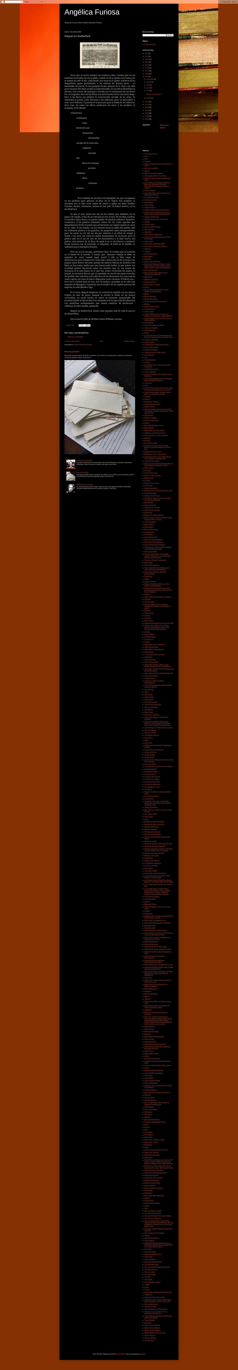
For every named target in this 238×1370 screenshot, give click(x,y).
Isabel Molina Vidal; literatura (154, 649)
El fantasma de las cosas (152, 452)
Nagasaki (147, 1034)
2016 (147, 74)
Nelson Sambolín (150, 1042)
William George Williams (152, 1330)
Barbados (147, 259)
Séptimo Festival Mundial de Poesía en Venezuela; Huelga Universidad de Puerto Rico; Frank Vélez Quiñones (158, 1245)
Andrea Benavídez (150, 200)
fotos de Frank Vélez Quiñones (154, 545)
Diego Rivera (148, 415)
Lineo (146, 819)
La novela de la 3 (150, 774)
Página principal (149, 44)
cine (145, 357)
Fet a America (149, 535)
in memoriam (148, 639)
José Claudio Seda (150, 702)
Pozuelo (147, 1127)
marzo (149, 98)
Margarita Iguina (149, 925)
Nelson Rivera (149, 1039)
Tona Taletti (148, 1280)
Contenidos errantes (151, 369)
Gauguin (147, 599)
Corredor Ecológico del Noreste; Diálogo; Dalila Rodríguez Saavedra (158, 379)
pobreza (147, 1117)
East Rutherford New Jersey (153, 425)
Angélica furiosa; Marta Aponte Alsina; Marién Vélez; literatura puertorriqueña (157, 213)
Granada (147, 611)
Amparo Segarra (150, 190)
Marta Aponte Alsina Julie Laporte (155, 947)
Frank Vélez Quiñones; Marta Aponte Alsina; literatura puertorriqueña (156, 569)
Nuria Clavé (148, 1075)
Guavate (147, 616)
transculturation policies (152, 1282)
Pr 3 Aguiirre (148, 1132)
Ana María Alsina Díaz (151, 197)
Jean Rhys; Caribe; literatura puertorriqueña (154, 682)
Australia (147, 251)
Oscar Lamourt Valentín (152, 1081)
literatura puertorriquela (152, 832)
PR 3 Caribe (148, 1137)
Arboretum (147, 232)
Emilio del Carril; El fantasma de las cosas (158, 491)
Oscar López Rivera (151, 1083)
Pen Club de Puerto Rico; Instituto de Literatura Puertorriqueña (156, 1103)
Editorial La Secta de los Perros (155, 433)
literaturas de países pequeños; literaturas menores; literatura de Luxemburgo (158, 850)
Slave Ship (148, 1249)
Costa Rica (148, 383)
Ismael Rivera (149, 652)
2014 (147, 102)
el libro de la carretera (151, 461)
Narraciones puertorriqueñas (154, 1037)
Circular (147, 362)
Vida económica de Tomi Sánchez (155, 1309)
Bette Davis (148, 277)
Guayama (147, 618)
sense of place (149, 1241)
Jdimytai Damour (150, 678)
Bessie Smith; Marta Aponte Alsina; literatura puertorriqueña (156, 273)
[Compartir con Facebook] (87, 325)
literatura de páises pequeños (154, 824)
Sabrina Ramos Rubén (152, 1203)
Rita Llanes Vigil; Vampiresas (154, 1196)
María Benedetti (149, 928)
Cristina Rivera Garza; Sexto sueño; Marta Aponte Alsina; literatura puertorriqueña (158, 389)
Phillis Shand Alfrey (150, 1109)
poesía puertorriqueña (151, 1119)
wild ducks (147, 1323)
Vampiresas (148, 1295)
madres (146, 902)
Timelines (147, 1277)
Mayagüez (147, 991)
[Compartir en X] (84, 325)
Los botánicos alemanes (152, 863)
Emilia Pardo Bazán (151, 488)
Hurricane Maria (149, 637)
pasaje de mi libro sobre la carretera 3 (157, 1092)
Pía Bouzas (148, 1112)
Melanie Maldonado (151, 994)
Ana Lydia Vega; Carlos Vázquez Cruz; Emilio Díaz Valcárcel (157, 194)
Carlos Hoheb (149, 312)
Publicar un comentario (75, 337)
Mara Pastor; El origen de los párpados (157, 923)
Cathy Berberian (149, 330)
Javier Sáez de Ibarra (151, 662)
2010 (147, 113)
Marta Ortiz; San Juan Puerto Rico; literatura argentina (156, 985)
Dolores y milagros (150, 418)
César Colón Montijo (151, 347)
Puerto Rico (148, 1157)
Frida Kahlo (148, 576)
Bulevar (147, 304)
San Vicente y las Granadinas (154, 1233)
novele (146, 1068)
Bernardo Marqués (150, 270)
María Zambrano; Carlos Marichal (155, 930)
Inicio (101, 341)
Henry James (148, 621)
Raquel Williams (149, 1186)
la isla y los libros (150, 764)
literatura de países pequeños (154, 822)
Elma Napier (148, 486)
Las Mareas (148, 789)
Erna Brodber (148, 502)
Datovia (147, 399)
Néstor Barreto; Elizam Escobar (154, 1044)
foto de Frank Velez (150, 537)
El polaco (147, 470)
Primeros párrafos (71, 352)
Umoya (146, 1290)
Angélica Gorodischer (151, 217)
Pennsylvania (149, 1107)
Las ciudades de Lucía (152, 787)
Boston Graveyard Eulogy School (155, 301)
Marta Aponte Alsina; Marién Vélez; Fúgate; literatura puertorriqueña (158, 968)
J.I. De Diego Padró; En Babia (154, 655)
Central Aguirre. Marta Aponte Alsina (156, 345)
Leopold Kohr (149, 799)
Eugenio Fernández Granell (153, 515)
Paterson (147, 1095)
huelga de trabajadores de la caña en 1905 (159, 623)
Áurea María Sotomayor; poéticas (155, 246)
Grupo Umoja (148, 613)
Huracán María (149, 634)
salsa (146, 1208)
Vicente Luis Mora (150, 1307)
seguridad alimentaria (151, 1238)
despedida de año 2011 (152, 404)
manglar (147, 911)
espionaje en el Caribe (152, 508)
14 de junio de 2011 (151, 154)
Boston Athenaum (150, 296)
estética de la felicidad (151, 510)
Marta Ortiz (148, 978)
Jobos (146, 692)
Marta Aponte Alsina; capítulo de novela (157, 949)
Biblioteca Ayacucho (151, 279)
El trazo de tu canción (151, 483)
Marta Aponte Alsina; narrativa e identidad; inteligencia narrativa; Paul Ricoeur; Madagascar (158, 973)
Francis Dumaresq (150, 552)
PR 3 (146, 1130)
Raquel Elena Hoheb (151, 1175)
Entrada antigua (129, 341)
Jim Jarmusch (149, 689)
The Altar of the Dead (151, 1264)
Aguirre (146, 171)
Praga (146, 1147)
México (146, 996)
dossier (146, 423)
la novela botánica (150, 769)
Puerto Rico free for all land (153, 1170)
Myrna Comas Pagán (151, 1032)
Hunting (147, 632)
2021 (147, 59)
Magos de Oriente (150, 904)
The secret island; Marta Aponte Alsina (157, 1267)
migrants (147, 999)
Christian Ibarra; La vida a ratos (154, 352)
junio (148, 88)
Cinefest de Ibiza (150, 360)
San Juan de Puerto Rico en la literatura (157, 1216)
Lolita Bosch (148, 858)
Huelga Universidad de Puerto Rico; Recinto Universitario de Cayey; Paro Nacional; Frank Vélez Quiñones (156, 627)
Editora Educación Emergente (154, 430)
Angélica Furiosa (91, 12)
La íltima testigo (149, 755)
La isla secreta (149, 757)
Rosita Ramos (149, 1201)
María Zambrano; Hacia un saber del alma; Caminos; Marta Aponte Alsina (158, 934)
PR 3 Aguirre (148, 1135)
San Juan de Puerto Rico (152, 1213)
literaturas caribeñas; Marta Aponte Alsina (158, 844)
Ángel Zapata (148, 205)
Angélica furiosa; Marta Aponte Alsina (156, 210)
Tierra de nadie (149, 1272)
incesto (146, 642)
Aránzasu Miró (149, 229)
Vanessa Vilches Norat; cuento (154, 1297)
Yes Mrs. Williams (150, 1338)
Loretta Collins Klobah (151, 861)
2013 (147, 104)
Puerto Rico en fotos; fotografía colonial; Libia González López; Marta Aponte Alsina (158, 1167)
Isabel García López (151, 647)
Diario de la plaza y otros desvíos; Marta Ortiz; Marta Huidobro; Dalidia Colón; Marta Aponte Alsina (158, 411)
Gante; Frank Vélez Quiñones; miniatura (157, 597)
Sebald (146, 1236)
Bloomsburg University (152, 285)
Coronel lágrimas (150, 372)
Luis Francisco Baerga (152, 897)
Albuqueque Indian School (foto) (155, 176)
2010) (146, 156)
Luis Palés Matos (150, 899)
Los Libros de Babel (151, 866)
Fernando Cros (149, 532)
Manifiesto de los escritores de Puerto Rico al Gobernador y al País (158, 917)
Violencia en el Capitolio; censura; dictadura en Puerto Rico (155, 1312)
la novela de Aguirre (151, 772)
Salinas (146, 1206)
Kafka (146, 740)
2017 (147, 71)
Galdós (146, 594)
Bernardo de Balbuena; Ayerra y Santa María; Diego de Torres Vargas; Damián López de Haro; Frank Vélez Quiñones (157, 266)
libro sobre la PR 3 (150, 814)
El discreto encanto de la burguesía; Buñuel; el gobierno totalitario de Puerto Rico (157, 447)
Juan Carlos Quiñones (152, 715)
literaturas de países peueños (154, 853)
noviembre (150, 79)
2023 (147, 53)
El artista (147, 438)
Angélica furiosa (149, 207)
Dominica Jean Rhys (151, 420)
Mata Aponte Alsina (150, 989)
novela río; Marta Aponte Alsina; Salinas (157, 1065)
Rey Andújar (148, 1190)
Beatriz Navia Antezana (152, 262)
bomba (146, 287)
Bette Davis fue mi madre (84, 484)
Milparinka (147, 1010)
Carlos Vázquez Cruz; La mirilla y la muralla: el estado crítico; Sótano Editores (158, 315)
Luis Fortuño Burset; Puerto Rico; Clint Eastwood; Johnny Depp (157, 877)
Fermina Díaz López (151, 530)
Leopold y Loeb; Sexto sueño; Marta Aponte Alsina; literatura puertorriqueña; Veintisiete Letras (157, 803)
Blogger (142, 1354)
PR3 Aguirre (148, 1145)
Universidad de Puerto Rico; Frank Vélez (158, 1292)
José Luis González (151, 707)
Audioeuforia (148, 241)
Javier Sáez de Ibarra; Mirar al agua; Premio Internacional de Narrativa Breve (157, 665)
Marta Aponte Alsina (151, 944)
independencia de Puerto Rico (154, 644)
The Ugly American (150, 1269)
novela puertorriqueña (151, 1059)
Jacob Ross (148, 657)
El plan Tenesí (149, 468)
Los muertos (148, 868)
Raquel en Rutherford (153, 94)
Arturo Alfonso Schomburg (153, 234)
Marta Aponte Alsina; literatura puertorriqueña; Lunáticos (154, 961)
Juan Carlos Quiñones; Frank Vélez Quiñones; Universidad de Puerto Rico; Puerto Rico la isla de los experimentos (157, 723)
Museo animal (149, 1029)
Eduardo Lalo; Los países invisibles (156, 435)
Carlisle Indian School (151, 307)
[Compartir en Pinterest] (89, 325)
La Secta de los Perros (152, 782)
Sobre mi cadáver (150, 1252)
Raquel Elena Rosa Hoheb (153, 1178)
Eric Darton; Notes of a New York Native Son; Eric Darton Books (157, 499)
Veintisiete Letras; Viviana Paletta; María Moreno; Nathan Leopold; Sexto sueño (157, 1300)
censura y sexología (151, 340)
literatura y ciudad (150, 841)
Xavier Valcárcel (149, 1335)
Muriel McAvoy (149, 1026)
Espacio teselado (150, 505)
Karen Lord (148, 743)
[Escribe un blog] (82, 325)
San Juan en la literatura (152, 1218)
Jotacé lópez (148, 712)
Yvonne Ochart (149, 1341)
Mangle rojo (148, 914)
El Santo (147, 481)
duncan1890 (120, 1354)
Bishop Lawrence (150, 282)
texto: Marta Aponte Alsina (153, 1262)
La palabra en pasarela (84, 460)
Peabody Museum (150, 1100)
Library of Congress (151, 807)
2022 (147, 56)
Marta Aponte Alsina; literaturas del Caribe (158, 965)
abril (148, 91)
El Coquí (147, 441)
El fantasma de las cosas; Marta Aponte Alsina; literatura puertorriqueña (157, 458)
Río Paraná (148, 1193)
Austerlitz (147, 249)
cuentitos (147, 397)
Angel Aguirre (149, 202)
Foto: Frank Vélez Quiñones (153, 542)
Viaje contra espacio (151, 1304)
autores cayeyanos (150, 254)
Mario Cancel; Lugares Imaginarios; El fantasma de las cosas (157, 938)
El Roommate (149, 478)
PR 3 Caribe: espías (151, 1142)
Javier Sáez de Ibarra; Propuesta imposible (158, 673)
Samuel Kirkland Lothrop (152, 1211)
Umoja (146, 1287)
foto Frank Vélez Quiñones (153, 540)
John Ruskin (148, 695)
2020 (147, 62)
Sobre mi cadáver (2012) (152, 1254)
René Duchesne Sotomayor (153, 1188)
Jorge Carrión (149, 697)
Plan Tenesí (148, 1114)
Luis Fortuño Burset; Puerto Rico (155, 873)
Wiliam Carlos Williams (152, 1325)
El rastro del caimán (151, 473)
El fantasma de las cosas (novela (155, 454)
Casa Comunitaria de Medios (154, 325)
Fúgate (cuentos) (150, 581)
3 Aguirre (147, 161)
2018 (147, 68)
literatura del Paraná (151, 827)
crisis (146, 385)
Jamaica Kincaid (150, 660)
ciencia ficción (149, 355)
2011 (147, 110)
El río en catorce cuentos (152, 475)
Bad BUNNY (148, 256)
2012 (147, 107)
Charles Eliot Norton (151, 350)
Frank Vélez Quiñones (151, 565)
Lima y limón (148, 817)
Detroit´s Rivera (149, 407)
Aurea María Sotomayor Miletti (154, 244)
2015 (147, 76)
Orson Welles (148, 1078)
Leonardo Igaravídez (151, 796)
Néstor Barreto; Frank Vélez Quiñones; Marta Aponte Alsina (157, 1047)
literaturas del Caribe (151, 856)
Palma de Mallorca (150, 1090)
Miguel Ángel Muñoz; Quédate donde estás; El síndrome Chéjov (157, 1006)
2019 (147, 65)
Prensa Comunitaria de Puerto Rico (156, 1150)
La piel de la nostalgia (151, 779)
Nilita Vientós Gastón (151, 1054)
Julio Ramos (148, 738)
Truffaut (146, 1285)
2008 (147, 119)
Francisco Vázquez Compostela (155, 560)
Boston (146, 294)
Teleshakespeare (150, 1259)
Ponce (146, 1125)
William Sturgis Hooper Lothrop (154, 1333)
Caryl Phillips (148, 323)
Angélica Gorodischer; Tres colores (156, 219)
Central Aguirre (149, 342)
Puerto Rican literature (152, 1155)
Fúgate (146, 579)
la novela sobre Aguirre (152, 777)
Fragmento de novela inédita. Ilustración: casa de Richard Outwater (158, 548)
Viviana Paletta (149, 1320)
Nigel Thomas (149, 1051)
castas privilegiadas (151, 328)
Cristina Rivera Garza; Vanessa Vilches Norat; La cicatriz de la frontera (157, 393)
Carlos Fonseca (149, 309)
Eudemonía (148, 513)
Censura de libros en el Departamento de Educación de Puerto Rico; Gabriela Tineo (158, 336)
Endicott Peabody (150, 493)
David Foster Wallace (151, 402)
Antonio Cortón (149, 224)
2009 (147, 116)
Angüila (147, 222)
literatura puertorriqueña (152, 834)
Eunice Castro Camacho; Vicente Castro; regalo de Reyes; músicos (158, 518)
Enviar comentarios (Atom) (83, 345)
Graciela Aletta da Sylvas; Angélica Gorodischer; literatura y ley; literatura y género (157, 606)
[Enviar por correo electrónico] (80, 325)
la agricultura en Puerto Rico (154, 750)
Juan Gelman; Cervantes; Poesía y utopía (158, 728)
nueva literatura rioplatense (153, 1073)
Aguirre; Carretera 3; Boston (153, 173)
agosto (149, 82)
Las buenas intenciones (152, 784)
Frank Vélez (148, 563)
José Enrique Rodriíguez (152, 705)
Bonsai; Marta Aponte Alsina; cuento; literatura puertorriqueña (156, 290)
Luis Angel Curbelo (150, 871)
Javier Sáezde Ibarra (151, 676)
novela (146, 1056)
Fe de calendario (150, 522)
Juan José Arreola (150, 730)
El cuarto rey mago (150, 443)
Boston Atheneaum (150, 299)
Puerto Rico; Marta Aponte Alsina (155, 1173)
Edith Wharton (149, 428)
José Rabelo (148, 710)
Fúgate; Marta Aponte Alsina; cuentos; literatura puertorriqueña (157, 585)
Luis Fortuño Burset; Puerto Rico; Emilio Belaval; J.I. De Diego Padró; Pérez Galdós (158, 881)
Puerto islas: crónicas (151, 1152)
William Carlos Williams (152, 1328)
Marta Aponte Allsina (151, 942)
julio (148, 85)
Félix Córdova (149, 525)
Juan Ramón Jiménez (151, 735)
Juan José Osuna (150, 733)
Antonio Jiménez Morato (152, 227)
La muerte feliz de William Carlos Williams (158, 767)
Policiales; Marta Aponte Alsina (154, 1122)
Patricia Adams (149, 1098)
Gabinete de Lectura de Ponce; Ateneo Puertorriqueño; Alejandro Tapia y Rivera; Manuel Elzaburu (158, 590)
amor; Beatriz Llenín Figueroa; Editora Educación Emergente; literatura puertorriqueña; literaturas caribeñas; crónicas (157, 185)
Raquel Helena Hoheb (152, 1183)
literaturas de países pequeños (154, 846)
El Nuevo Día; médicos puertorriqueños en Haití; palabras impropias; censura (158, 464)
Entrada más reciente (72, 341)
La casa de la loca (150, 752)
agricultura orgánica (151, 168)
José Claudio (148, 700)
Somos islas (148, 1257)
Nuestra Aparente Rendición (154, 1070)
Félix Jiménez (149, 527)
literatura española (150, 829)
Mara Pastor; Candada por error (155, 920)
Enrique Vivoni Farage (152, 496)
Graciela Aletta (149, 602)
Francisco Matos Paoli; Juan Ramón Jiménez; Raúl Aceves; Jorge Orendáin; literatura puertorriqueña (157, 556)
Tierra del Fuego (150, 1274)
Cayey (146, 333)
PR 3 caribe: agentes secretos (154, 1140)
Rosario (147, 1198)
